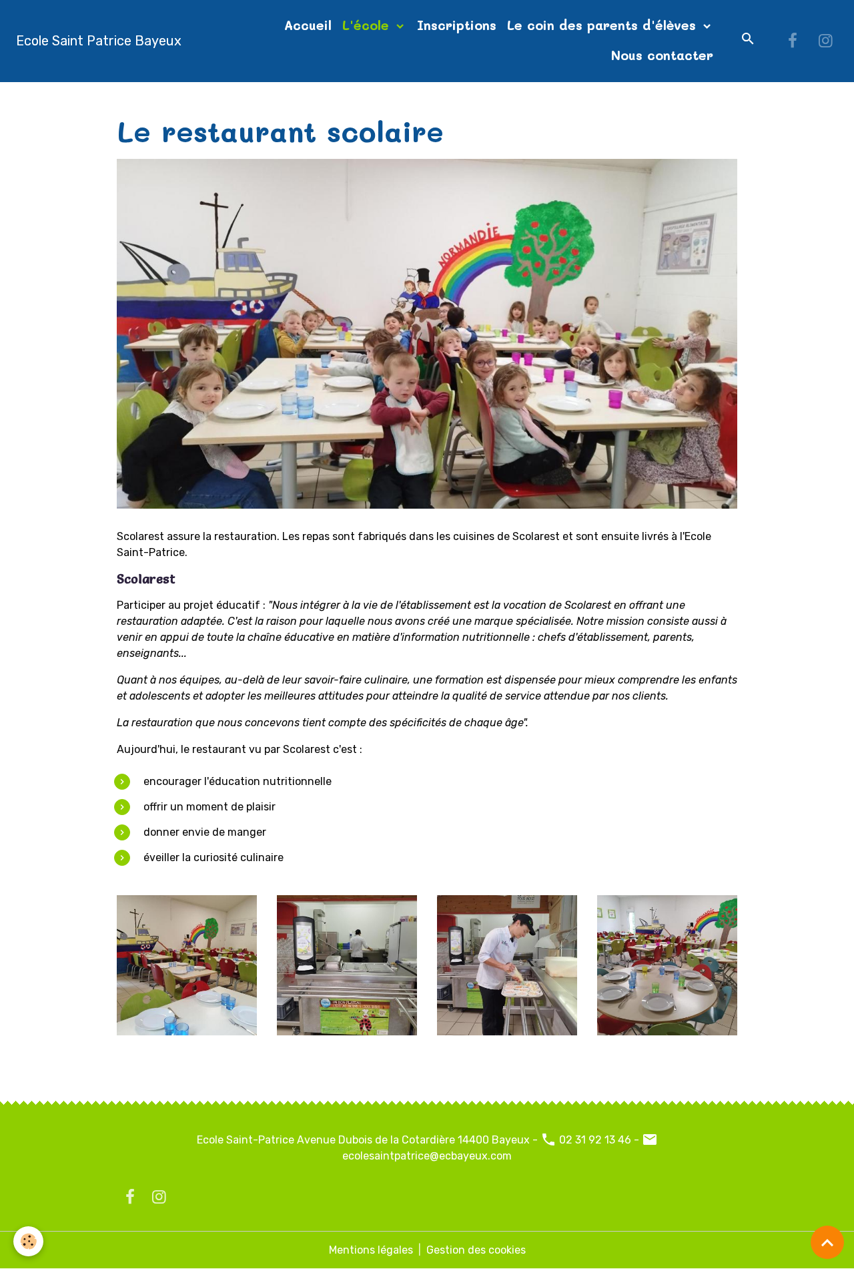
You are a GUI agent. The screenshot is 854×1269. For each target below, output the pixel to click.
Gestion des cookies (476, 1250)
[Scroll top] (827, 1242)
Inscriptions (456, 25)
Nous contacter (662, 55)
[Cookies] (28, 1241)
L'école (368, 25)
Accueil (308, 25)
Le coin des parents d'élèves (604, 25)
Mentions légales (371, 1250)
